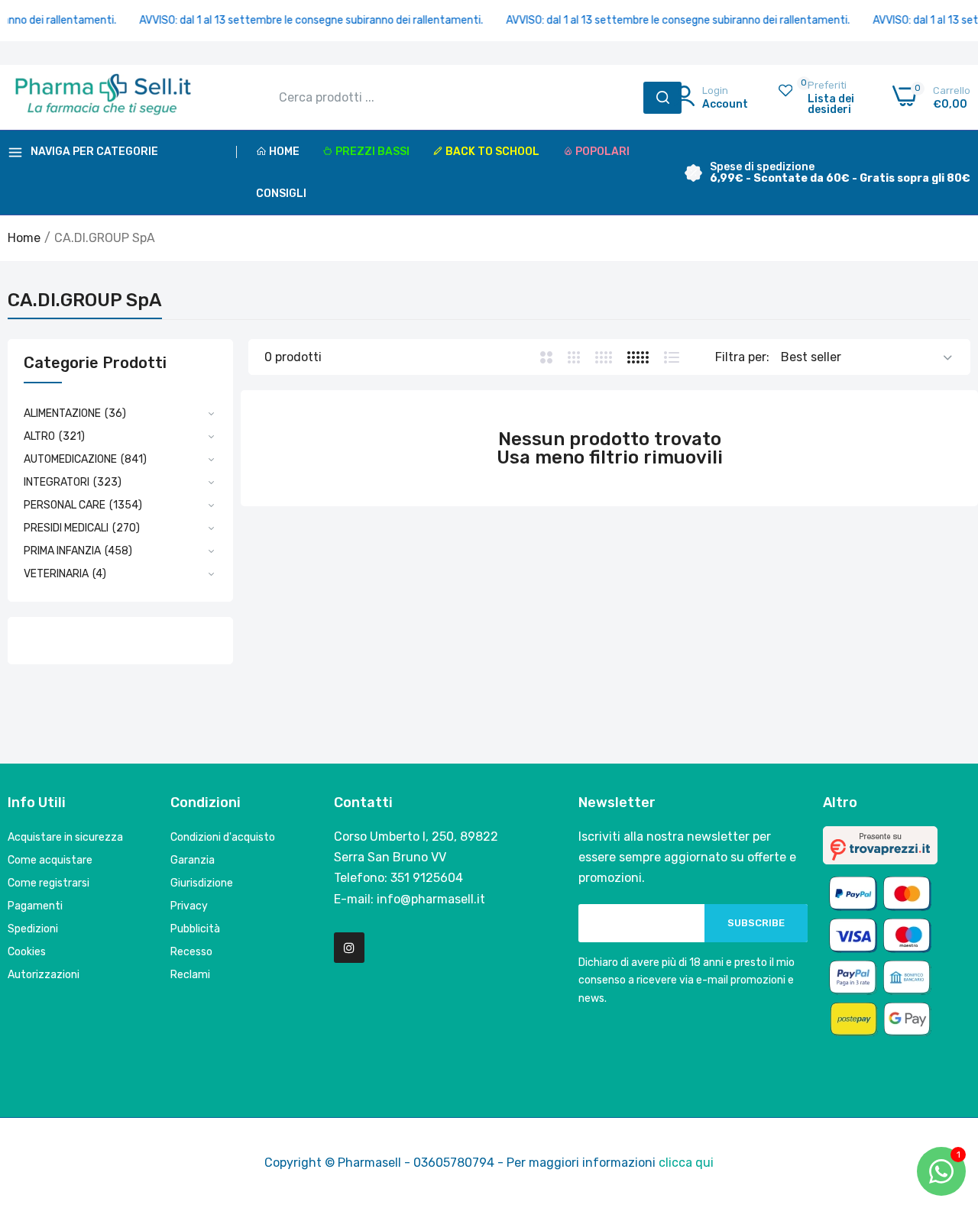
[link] (947, 1097)
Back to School (492, 151)
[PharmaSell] (103, 98)
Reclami (190, 974)
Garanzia (192, 860)
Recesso (191, 951)
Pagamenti (35, 906)
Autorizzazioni (43, 974)
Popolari (602, 151)
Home (284, 151)
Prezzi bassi (372, 151)
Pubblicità (195, 928)
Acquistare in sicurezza (65, 837)
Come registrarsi (48, 883)
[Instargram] (349, 947)
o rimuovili (675, 457)
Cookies (27, 951)
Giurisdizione (201, 883)
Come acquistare (50, 860)
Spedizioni (33, 928)
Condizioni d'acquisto (222, 837)
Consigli (281, 193)
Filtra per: (742, 357)
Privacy (189, 906)
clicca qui (686, 1162)
